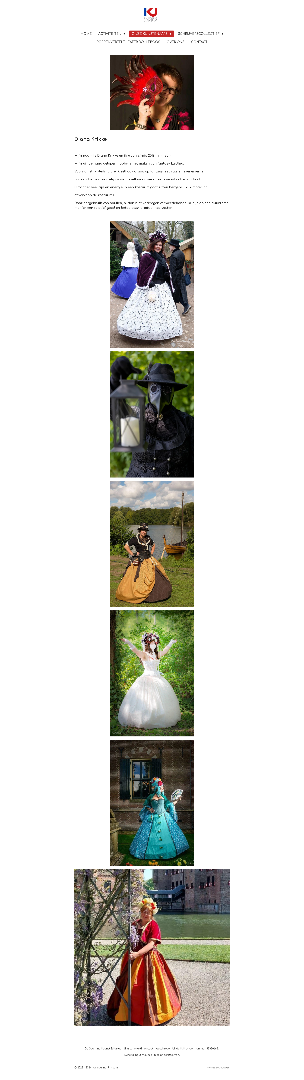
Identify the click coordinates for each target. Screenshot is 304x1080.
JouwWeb (224, 1068)
